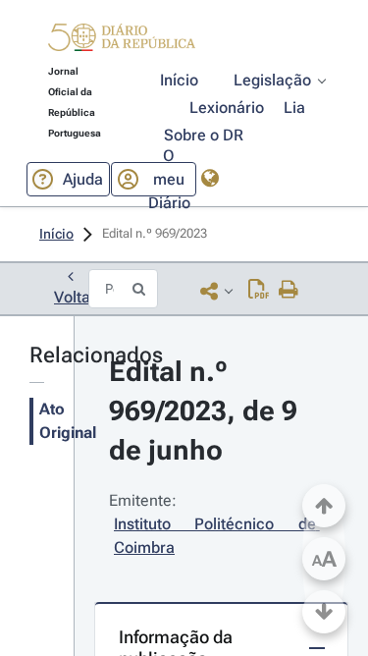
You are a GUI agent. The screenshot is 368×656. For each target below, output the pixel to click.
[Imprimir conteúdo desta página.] (289, 291)
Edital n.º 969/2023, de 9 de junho (206, 410)
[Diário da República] (121, 42)
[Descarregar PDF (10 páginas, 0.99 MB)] (258, 291)
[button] (121, 40)
